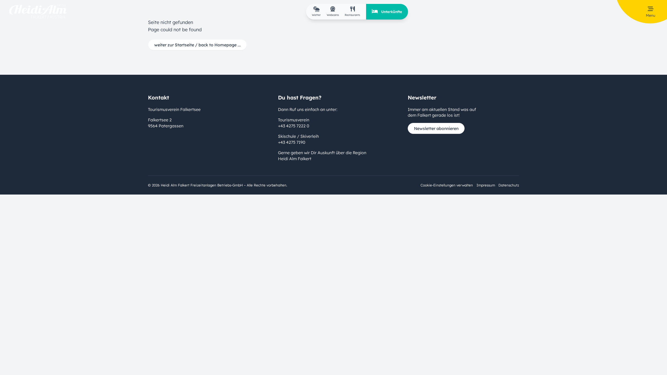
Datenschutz (508, 185)
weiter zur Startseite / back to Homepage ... (197, 44)
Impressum (486, 185)
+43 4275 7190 (291, 142)
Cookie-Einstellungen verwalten (447, 185)
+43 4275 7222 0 (293, 125)
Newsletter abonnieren (436, 128)
